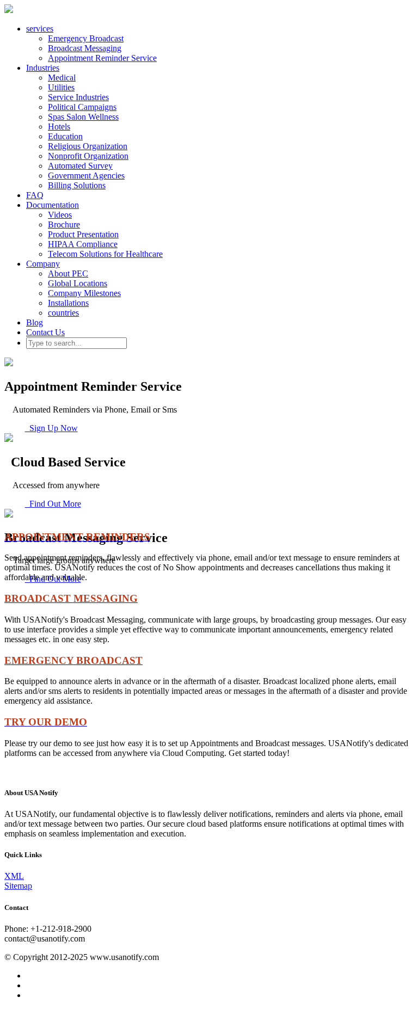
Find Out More (53, 503)
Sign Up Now (51, 428)
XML (14, 876)
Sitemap (18, 885)
